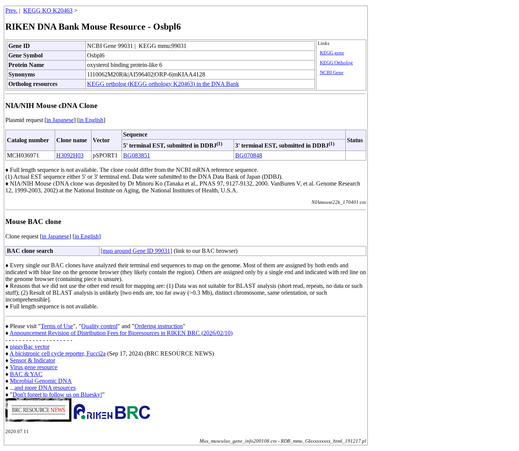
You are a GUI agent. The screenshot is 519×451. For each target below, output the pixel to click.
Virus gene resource (33, 367)
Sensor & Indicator (32, 360)
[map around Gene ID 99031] (136, 251)
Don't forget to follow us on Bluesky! (57, 394)
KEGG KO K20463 (48, 10)
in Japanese (60, 120)
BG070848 (248, 155)
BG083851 (136, 155)
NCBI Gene (331, 72)
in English (91, 120)
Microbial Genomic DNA (41, 381)
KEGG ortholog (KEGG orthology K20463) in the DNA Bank (163, 84)
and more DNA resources (45, 387)
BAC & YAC (26, 374)
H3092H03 (70, 155)
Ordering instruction (158, 326)
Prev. (11, 10)
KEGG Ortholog (336, 62)
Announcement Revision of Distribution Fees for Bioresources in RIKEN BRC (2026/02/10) (121, 333)
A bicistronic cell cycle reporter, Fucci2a (57, 353)
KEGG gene (332, 53)
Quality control (99, 326)
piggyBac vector (29, 346)
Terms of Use (57, 326)
